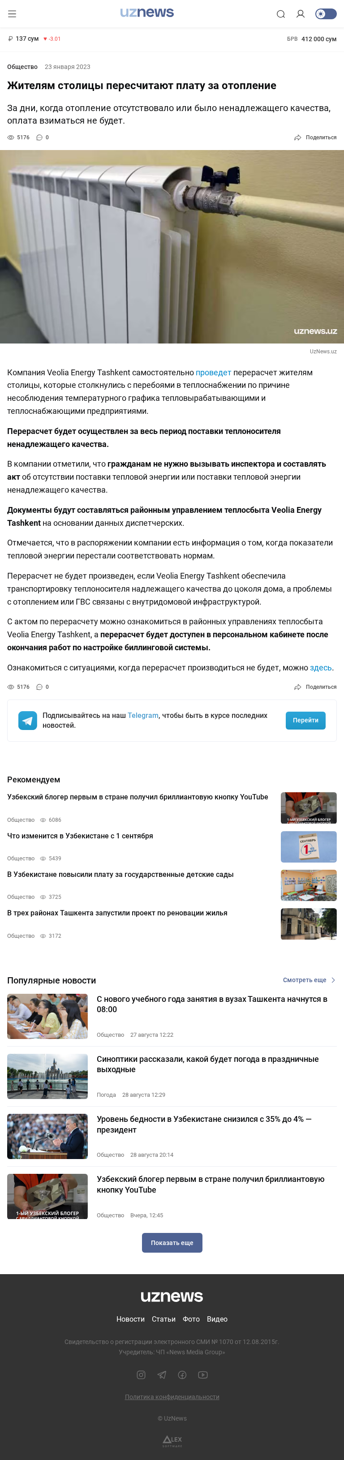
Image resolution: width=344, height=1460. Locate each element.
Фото (191, 1319)
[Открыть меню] (12, 14)
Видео (217, 1319)
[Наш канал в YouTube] (203, 1375)
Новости (130, 1319)
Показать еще (172, 1242)
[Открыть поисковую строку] (281, 14)
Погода (106, 1094)
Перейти (305, 720)
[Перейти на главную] (147, 12)
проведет (214, 372)
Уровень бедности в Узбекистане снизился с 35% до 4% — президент (204, 1124)
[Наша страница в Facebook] (182, 1375)
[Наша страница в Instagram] (141, 1375)
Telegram (143, 715)
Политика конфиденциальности (172, 1396)
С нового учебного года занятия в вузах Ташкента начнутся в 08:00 (212, 1004)
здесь (321, 667)
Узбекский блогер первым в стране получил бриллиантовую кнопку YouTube (211, 1184)
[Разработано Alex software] (172, 1441)
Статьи (164, 1319)
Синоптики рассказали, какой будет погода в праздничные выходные (208, 1064)
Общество (22, 66)
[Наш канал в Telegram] (161, 1375)
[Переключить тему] (326, 14)
